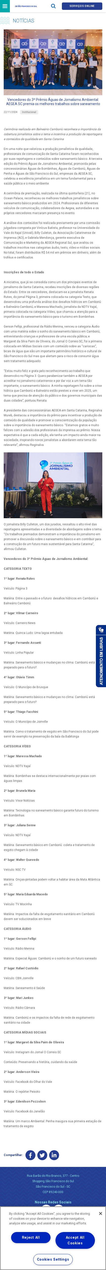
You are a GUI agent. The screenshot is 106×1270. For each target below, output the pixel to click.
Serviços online (82, 6)
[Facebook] (30, 1155)
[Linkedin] (54, 1155)
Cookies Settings (53, 1259)
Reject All (31, 1237)
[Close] (100, 1213)
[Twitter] (42, 1155)
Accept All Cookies (75, 1240)
